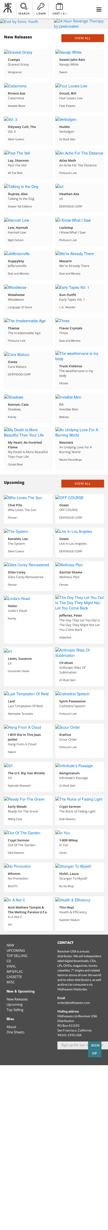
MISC (11, 982)
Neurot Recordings (70, 460)
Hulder (64, 127)
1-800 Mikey (68, 840)
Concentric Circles (18, 671)
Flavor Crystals (70, 328)
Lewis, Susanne (20, 658)
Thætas (13, 328)
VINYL (11, 966)
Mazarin (65, 261)
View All (83, 38)
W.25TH (12, 886)
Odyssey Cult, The (22, 127)
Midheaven (8, 9)
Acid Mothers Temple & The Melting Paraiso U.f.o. (27, 909)
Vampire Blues (16, 106)
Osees (12, 362)
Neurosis (66, 442)
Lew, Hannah (18, 227)
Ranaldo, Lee (18, 539)
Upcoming (15, 1004)
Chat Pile (15, 505)
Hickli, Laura (69, 873)
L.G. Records (67, 307)
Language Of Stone (20, 307)
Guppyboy (16, 261)
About (11, 1026)
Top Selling (15, 1009)
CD (9, 961)
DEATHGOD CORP (70, 206)
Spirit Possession (72, 701)
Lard (11, 701)
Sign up (95, 1049)
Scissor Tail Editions (20, 206)
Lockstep (66, 227)
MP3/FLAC (15, 971)
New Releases (17, 999)
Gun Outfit (67, 294)
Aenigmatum (69, 773)
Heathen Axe (69, 194)
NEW (10, 945)
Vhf (10, 924)
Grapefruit (65, 637)
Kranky (12, 417)
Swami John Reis (72, 59)
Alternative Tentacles (20, 714)
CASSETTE (14, 976)
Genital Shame (70, 572)
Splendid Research (19, 785)
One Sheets (15, 1032)
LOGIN (41, 13)
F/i (61, 404)
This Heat (66, 907)
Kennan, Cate (18, 404)
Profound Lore (68, 173)
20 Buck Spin (67, 139)
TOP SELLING (17, 955)
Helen (12, 606)
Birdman (64, 417)
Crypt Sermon (70, 806)
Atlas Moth (67, 160)
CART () (59, 13)
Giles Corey (16, 572)
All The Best (15, 173)
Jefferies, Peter (70, 615)
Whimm (14, 873)
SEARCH (24, 13)
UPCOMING (16, 950)
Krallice (65, 734)
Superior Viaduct (69, 920)
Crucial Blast (15, 464)
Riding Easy (15, 819)
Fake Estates (67, 106)
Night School (15, 240)
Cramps (14, 59)
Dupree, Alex (18, 194)
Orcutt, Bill (67, 93)
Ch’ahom (66, 663)
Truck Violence (70, 366)
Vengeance (15, 72)
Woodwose (16, 294)
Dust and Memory (18, 273)
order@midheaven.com (73, 1003)
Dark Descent (67, 819)
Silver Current (16, 139)
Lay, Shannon (18, 160)
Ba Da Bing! (66, 886)
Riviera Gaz (16, 93)
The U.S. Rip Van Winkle (26, 773)
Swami (63, 72)
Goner (63, 853)
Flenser (63, 383)
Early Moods (17, 806)
